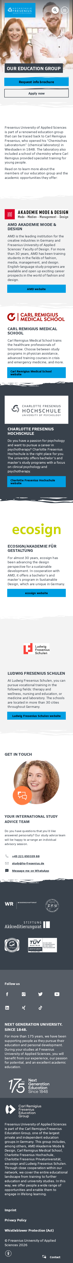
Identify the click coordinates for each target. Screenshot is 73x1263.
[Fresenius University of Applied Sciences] (20, 10)
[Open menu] (65, 10)
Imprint (10, 1210)
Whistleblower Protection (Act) (29, 1230)
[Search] (55, 10)
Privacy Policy (16, 1220)
